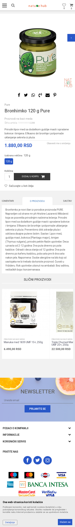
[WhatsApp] (33, 95)
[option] (37, 52)
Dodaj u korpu (30, 176)
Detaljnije (10, 522)
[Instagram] (47, 460)
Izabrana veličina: (17, 155)
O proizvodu (37, 201)
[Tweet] (26, 95)
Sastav (67, 201)
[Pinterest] (54, 95)
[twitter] (37, 460)
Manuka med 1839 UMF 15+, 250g (23, 342)
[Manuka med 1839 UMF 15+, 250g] (26, 312)
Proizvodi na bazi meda (18, 118)
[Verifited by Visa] (49, 494)
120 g (9, 161)
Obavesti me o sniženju (58, 143)
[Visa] (61, 475)
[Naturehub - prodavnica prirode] (37, 6)
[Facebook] (19, 95)
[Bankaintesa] (44, 484)
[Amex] (9, 484)
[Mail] (48, 95)
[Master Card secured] (27, 494)
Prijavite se (37, 408)
